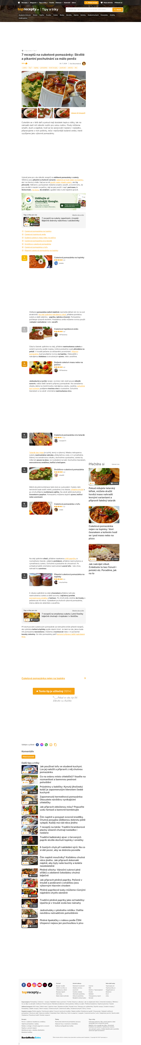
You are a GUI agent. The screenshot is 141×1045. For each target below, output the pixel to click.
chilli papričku (70, 559)
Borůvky (83, 15)
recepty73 (62, 441)
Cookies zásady (77, 992)
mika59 (61, 475)
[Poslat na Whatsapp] (46, 744)
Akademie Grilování (25, 15)
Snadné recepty (109, 1006)
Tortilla (69, 1002)
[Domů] (23, 51)
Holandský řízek (55, 1013)
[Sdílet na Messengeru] (41, 744)
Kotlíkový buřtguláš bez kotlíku (64, 1026)
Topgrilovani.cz (110, 990)
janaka (61, 263)
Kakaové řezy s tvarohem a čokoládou (66, 1024)
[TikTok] (50, 985)
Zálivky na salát (79, 1004)
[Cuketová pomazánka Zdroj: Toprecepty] (29, 113)
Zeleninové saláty (64, 1008)
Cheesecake (97, 1011)
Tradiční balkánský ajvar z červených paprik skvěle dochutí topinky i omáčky (61, 838)
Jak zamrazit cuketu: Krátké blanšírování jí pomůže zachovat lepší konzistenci (104, 1029)
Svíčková (38, 1004)
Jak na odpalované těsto (91, 1002)
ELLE (107, 994)
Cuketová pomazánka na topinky (38, 231)
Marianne (108, 992)
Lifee (107, 996)
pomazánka (43, 67)
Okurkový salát (33, 1013)
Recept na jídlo (60, 986)
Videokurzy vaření (61, 990)
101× (23, 63)
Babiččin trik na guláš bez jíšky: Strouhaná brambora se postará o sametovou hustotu (101, 1026)
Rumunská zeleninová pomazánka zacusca (67, 1021)
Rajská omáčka (76, 1011)
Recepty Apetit (60, 992)
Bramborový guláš (86, 1011)
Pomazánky (33, 1002)
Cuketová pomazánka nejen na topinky (43, 678)
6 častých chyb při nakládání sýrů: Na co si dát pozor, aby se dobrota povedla (62, 848)
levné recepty (53, 67)
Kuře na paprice (72, 1013)
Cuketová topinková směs (35, 234)
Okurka (35, 15)
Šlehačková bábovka (58, 1004)
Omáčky (112, 15)
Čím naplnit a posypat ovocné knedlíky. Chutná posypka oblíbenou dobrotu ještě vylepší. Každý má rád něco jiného (62, 820)
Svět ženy (59, 994)
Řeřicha (115, 1002)
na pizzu (35, 190)
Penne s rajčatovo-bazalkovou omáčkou (33, 1021)
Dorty (84, 1008)
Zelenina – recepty (43, 1002)
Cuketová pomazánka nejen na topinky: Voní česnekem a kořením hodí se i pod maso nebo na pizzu (103, 532)
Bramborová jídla (63, 1006)
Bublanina (25, 1015)
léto (76, 67)
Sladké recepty (33, 1008)
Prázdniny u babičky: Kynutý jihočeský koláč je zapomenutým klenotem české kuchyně (61, 789)
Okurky (62, 15)
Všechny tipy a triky (78, 215)
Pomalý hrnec (73, 1006)
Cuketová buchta (90, 1013)
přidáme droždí (77, 490)
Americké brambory (106, 1002)
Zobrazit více (115, 464)
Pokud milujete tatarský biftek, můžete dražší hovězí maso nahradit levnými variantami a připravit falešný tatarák (102, 494)
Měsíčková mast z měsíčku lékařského (33, 1030)
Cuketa (55, 15)
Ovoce (89, 1008)
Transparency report (95, 996)
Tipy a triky (50, 9)
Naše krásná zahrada (62, 996)
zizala (61, 510)
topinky (36, 67)
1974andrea (63, 335)
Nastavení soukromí (79, 986)
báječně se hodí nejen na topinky (69, 180)
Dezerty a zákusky (77, 1002)
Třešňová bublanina (91, 1004)
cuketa (24, 67)
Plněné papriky (36, 1011)
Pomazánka (104, 15)
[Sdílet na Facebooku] (37, 744)
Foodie (91, 992)
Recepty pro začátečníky (85, 1006)
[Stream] (45, 985)
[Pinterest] (29, 985)
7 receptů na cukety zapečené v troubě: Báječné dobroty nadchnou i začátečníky (60, 219)
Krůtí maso (36, 1006)
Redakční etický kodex (79, 998)
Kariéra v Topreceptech (96, 990)
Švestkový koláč (34, 1015)
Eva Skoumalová (75, 64)
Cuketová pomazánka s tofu (36, 247)
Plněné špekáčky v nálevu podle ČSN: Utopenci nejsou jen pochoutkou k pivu (61, 921)
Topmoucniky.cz (110, 988)
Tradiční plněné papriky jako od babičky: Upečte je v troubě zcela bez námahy (62, 901)
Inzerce (91, 986)
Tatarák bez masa (36, 453)
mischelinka (63, 582)
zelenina (70, 67)
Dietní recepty (44, 1008)
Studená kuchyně (93, 15)
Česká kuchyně (53, 1008)
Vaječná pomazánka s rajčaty (30, 1024)
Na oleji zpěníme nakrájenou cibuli (52, 315)
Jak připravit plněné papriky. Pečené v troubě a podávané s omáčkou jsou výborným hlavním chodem (61, 882)
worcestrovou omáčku (38, 598)
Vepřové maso (52, 1006)
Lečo (97, 1013)
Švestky (48, 15)
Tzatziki (111, 1004)
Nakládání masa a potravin (58, 1002)
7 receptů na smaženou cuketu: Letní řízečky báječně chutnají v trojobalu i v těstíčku (62, 615)
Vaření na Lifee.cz (61, 988)
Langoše (80, 1013)
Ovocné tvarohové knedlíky (62, 1011)
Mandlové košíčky (27, 1032)
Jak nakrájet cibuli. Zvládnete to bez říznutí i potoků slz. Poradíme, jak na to (103, 569)
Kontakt (91, 998)
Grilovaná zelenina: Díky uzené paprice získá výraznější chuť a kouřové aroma (102, 1022)
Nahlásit (91, 994)
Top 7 (35, 50)
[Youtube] (39, 985)
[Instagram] (34, 985)
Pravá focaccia (46, 1004)
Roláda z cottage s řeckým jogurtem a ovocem (35, 1026)
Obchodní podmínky (79, 994)
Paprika (41, 15)
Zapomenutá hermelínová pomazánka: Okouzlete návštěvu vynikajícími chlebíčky (61, 799)
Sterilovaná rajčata (47, 1011)
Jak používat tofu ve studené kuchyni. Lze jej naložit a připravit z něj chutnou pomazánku (61, 769)
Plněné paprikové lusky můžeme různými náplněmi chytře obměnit (62, 891)
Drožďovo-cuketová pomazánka (38, 244)
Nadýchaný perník (105, 1013)
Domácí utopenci (45, 1015)
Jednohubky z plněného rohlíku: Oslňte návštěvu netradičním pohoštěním (61, 911)
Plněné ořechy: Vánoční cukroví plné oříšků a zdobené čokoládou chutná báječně (60, 872)
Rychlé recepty (98, 1006)
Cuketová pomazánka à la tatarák (38, 241)
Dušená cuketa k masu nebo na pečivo (40, 238)
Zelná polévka (69, 1004)
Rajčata (76, 15)
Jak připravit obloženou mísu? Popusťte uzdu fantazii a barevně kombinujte (62, 808)
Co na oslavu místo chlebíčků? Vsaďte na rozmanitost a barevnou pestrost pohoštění (63, 779)
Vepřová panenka (103, 1004)
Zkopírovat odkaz (55, 744)
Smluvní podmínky (78, 996)
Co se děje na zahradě (28, 1004)
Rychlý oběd (115, 1013)
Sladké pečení (23, 18)
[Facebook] (24, 985)
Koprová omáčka (44, 1013)
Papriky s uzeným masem (29, 1028)
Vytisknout (50, 744)
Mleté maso (43, 1006)
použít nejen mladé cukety (61, 182)
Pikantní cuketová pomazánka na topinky (41, 250)
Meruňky (69, 15)
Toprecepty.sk (110, 986)
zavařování (62, 67)
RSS (90, 988)
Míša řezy (64, 1013)
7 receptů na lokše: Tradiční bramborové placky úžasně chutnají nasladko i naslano (62, 830)
